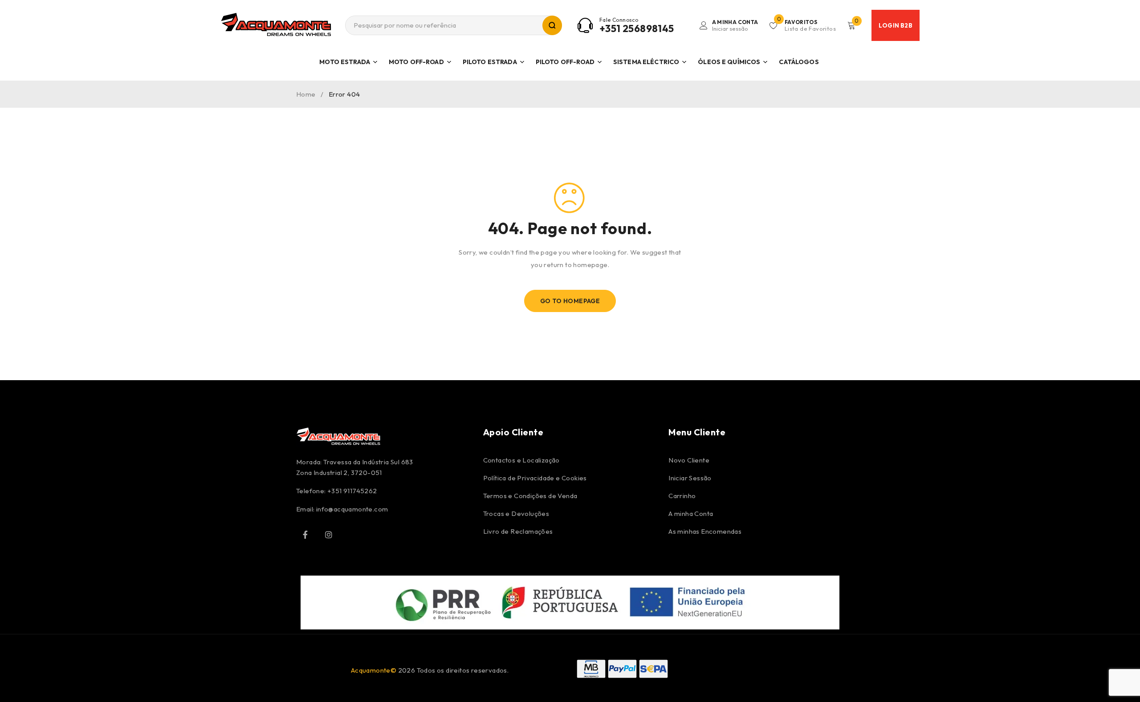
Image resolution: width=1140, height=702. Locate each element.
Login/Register (735, 25)
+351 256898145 (636, 28)
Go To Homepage (570, 301)
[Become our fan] (305, 535)
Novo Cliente (688, 460)
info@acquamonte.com (352, 509)
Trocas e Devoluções (516, 513)
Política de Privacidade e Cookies (535, 478)
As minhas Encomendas (704, 531)
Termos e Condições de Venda (530, 495)
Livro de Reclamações (518, 531)
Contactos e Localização (521, 460)
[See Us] (329, 535)
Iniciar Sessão (690, 478)
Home (306, 94)
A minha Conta (690, 513)
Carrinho (682, 495)
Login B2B (895, 25)
